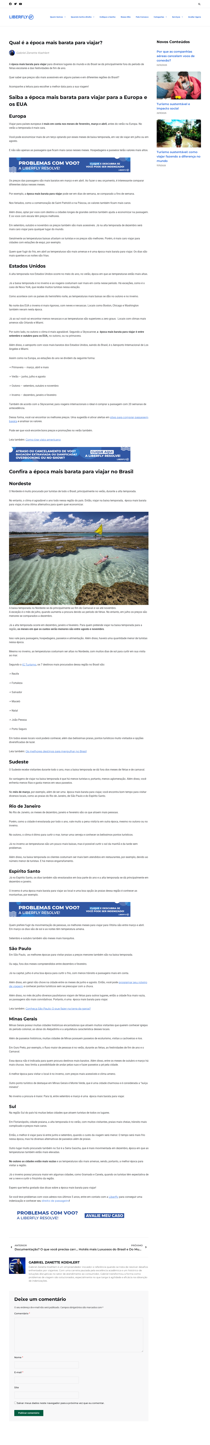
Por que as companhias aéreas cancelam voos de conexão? (176, 56)
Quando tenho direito (81, 17)
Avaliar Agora (194, 17)
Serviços (176, 17)
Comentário (22, 1313)
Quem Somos (56, 17)
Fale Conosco (142, 17)
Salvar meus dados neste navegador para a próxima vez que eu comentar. (60, 1403)
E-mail (18, 1372)
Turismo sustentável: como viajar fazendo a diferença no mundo (178, 156)
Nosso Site (126, 17)
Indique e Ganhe (108, 17)
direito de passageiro (55, 1200)
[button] (199, 4)
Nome (18, 1357)
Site (16, 1387)
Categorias (159, 17)
